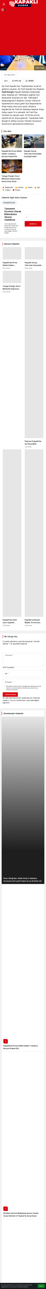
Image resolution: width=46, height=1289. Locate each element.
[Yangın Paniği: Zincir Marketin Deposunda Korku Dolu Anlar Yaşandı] (12, 171)
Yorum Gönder (10, 694)
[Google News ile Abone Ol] (9, 75)
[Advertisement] (23, 31)
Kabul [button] (41, 1286)
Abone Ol (33, 224)
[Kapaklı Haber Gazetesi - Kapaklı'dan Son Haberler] (24, 4)
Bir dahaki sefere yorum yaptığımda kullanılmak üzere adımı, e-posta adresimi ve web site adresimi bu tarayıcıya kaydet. (23, 687)
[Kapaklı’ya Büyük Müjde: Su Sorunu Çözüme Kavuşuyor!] (34, 537)
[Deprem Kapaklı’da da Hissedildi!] (34, 359)
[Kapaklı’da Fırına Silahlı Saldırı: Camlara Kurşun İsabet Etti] (12, 146)
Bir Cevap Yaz (10, 636)
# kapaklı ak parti (9, 203)
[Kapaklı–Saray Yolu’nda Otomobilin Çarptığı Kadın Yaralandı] (34, 146)
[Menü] (4, 4)
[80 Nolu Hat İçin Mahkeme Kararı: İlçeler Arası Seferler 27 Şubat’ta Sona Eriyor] (23, 1135)
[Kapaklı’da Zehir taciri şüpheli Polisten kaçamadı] (12, 537)
